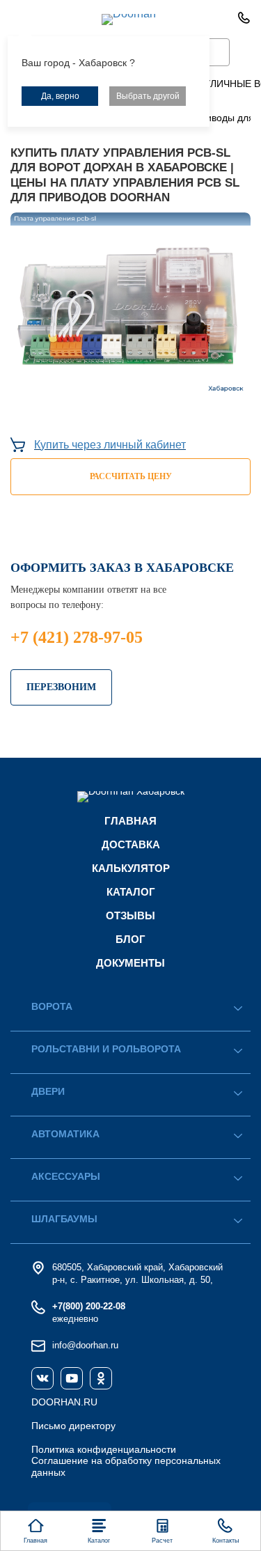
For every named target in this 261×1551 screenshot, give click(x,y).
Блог (130, 939)
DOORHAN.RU (64, 1402)
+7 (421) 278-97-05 (76, 637)
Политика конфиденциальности (103, 1449)
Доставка (131, 844)
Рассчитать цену (131, 476)
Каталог (130, 892)
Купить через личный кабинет (110, 445)
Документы (130, 963)
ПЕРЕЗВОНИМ (61, 687)
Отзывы (130, 915)
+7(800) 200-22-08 (88, 1306)
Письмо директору (73, 1425)
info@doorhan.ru (85, 1345)
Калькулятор (131, 868)
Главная (130, 821)
